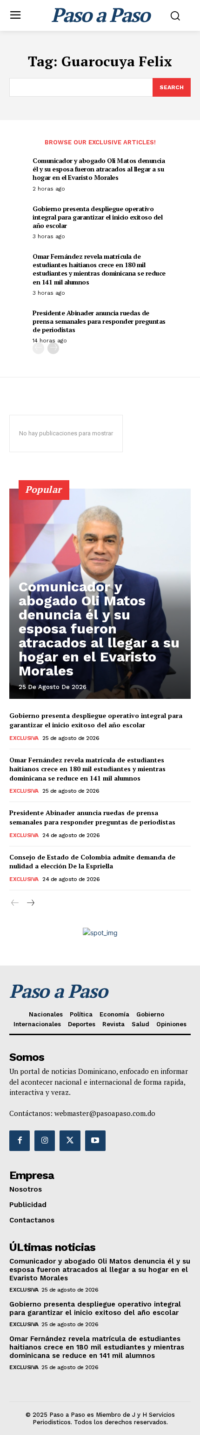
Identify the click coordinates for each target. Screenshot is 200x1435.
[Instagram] (44, 1140)
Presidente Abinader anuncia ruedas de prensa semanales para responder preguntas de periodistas (99, 321)
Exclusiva (24, 738)
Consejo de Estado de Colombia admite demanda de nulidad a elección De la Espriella (92, 861)
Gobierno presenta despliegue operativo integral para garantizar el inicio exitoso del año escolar (97, 217)
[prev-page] (38, 348)
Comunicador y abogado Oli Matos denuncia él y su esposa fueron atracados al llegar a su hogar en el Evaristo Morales (99, 169)
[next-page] (53, 348)
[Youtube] (95, 1140)
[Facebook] (19, 1140)
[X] (70, 1140)
